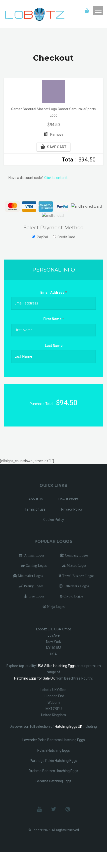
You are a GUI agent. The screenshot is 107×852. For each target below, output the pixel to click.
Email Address (53, 292)
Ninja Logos (55, 606)
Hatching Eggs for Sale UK (34, 678)
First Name (53, 319)
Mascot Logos (76, 565)
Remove (56, 135)
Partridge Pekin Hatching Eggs (53, 761)
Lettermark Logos (75, 586)
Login (75, 10)
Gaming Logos (36, 565)
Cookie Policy (53, 520)
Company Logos (76, 555)
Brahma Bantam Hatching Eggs (53, 771)
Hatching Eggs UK (68, 726)
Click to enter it (55, 178)
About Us (35, 499)
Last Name (53, 346)
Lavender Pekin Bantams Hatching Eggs (53, 740)
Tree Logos (35, 596)
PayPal (42, 237)
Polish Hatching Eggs (53, 750)
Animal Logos (33, 555)
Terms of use (35, 509)
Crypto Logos (72, 596)
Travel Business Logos (77, 575)
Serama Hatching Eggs (53, 781)
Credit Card (66, 237)
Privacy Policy (72, 509)
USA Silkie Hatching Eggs (56, 666)
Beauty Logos (33, 586)
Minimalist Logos (30, 575)
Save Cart (56, 147)
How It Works (68, 499)
